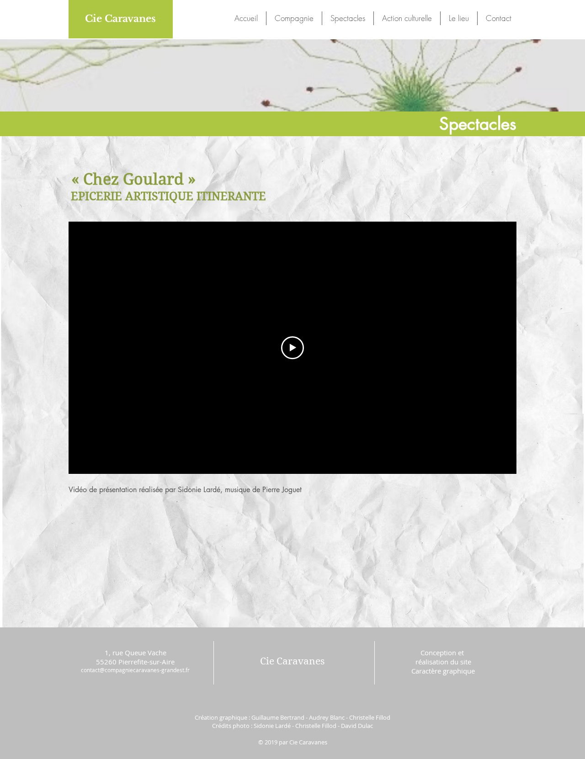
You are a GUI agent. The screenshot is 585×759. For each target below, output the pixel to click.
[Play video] (292, 347)
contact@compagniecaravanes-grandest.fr (135, 670)
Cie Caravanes (120, 19)
